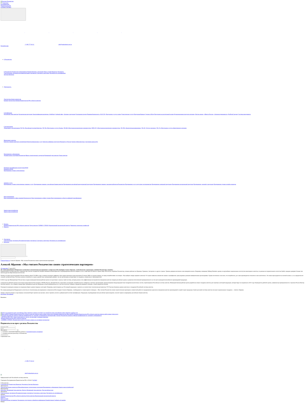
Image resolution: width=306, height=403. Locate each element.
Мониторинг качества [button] (10, 140)
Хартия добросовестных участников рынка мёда (84, 141)
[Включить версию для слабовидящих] (13, 14)
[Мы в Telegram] (61, 32)
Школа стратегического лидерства (35, 155)
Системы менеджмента (244, 114)
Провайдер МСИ (8, 169)
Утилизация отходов (81, 114)
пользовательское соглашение (34, 331)
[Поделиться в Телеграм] (61, 311)
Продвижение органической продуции (182, 184)
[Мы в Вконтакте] (13, 32)
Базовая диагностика (9, 100)
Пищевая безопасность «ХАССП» (96, 114)
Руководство (15, 71)
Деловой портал (8, 155)
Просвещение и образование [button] (12, 154)
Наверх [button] (3, 401)
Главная (3, 260)
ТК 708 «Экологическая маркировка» (131, 128)
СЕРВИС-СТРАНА (43, 225)
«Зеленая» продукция (69, 114)
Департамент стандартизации (12, 128)
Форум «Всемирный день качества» (32, 390)
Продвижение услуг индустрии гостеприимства (138, 184)
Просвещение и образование (51, 387)
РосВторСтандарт (233, 114)
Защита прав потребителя (11, 211)
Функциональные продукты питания (184, 114)
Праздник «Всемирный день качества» (11, 390)
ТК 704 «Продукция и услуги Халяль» (52, 128)
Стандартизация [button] (8, 126)
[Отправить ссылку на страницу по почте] (85, 311)
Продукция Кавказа (139, 114)
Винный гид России (65, 141)
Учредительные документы (11, 73)
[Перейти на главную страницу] (7, 1)
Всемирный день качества (51, 155)
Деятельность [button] (7, 87)
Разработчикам (50, 400)
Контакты (11, 74)
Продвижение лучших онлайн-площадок (225, 184)
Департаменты (23, 71)
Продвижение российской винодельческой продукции (78, 184)
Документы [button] (60, 71)
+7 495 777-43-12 (29, 44)
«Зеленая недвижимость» (221, 114)
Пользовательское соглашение (9, 400)
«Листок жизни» (199, 114)
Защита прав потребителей (66, 387)
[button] (24, 99)
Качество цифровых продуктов (51, 141)
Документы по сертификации (57, 73)
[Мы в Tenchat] (110, 32)
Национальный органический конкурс (59, 225)
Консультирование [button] (9, 196)
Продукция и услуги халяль (113, 114)
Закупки (6, 74)
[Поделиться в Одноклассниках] (37, 311)
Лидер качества (33, 225)
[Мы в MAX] (85, 32)
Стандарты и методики (42, 73)
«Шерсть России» (209, 114)
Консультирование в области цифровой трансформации (66, 198)
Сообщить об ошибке (60, 400)
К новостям (4, 268)
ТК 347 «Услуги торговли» (148, 128)
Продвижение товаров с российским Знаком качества (48, 184)
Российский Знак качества (11, 114)
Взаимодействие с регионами (35, 71)
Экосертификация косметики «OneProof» (44, 114)
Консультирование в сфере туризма (41, 198)
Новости (6, 227)
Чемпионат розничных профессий (79, 225)
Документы (25, 384)
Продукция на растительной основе (164, 114)
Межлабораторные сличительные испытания (30, 387)
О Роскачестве (8, 71)
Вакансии (54, 71)
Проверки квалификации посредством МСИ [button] (16, 167)
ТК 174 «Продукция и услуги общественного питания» (171, 128)
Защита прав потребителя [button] (11, 210)
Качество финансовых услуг (34, 141)
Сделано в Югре (149, 114)
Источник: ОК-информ (7, 294)
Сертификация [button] (8, 113)
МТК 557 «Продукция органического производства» (106, 128)
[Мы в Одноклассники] (37, 32)
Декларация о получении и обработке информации (31, 400)
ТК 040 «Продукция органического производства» (77, 128)
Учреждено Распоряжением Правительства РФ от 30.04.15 (6, 5)
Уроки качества (63, 155)
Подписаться (4, 334)
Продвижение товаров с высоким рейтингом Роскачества (109, 184)
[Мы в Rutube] (134, 32)
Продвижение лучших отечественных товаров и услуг (19, 184)
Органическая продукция (25, 114)
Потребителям (4, 46)
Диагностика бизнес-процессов (9, 387)
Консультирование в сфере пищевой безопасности (17, 198)
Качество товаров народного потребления (15, 141)
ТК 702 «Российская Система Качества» (31, 128)
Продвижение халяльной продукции (162, 184)
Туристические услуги (127, 114)
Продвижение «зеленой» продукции (203, 184)
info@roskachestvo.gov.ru (65, 44)
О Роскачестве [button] (8, 59)
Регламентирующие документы (27, 73)
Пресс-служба (47, 71)
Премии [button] (6, 224)
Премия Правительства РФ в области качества (28, 100)
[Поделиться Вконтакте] (13, 311)
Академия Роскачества (19, 155)
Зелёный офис (59, 114)
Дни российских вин (47, 390)
